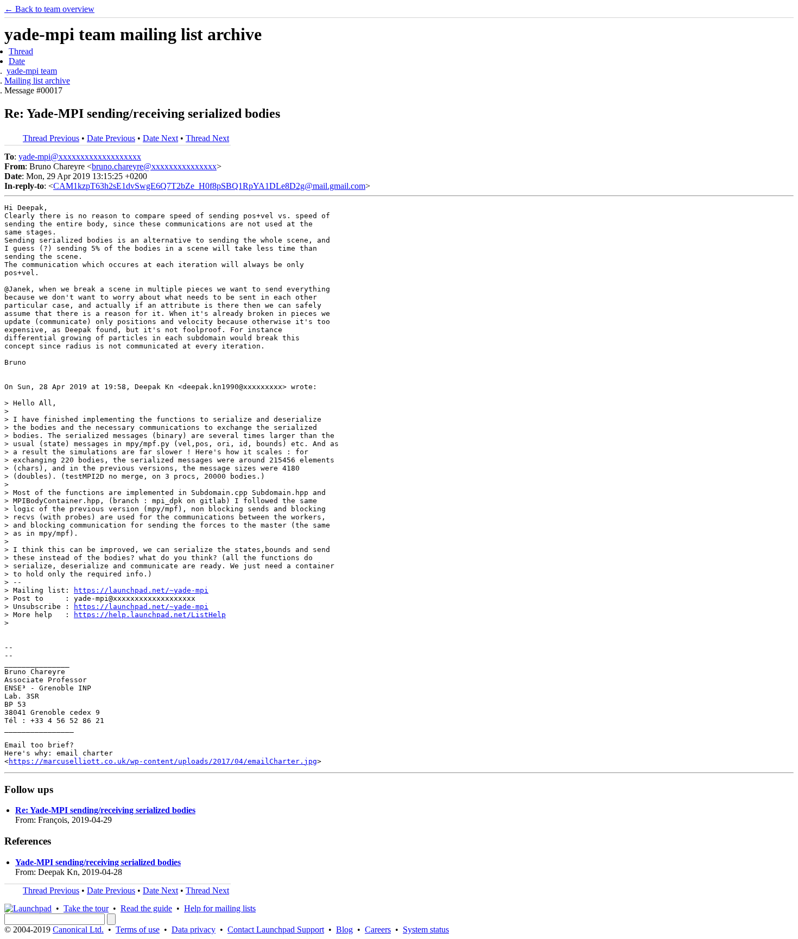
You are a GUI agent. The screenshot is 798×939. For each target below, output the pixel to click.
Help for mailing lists (220, 908)
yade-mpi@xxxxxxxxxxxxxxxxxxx (79, 156)
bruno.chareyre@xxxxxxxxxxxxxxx (154, 166)
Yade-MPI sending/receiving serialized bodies (98, 862)
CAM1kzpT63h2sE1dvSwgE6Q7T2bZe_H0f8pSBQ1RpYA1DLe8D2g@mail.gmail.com (209, 186)
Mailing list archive (37, 80)
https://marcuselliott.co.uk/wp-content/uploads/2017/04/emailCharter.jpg (163, 761)
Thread (21, 51)
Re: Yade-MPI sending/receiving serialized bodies (105, 810)
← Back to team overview (49, 9)
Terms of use (138, 929)
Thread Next (207, 138)
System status (426, 929)
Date (17, 61)
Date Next (160, 138)
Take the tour (86, 908)
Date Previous (111, 138)
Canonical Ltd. (78, 929)
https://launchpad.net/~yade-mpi (141, 590)
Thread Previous (51, 138)
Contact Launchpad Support (275, 929)
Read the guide (146, 908)
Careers (378, 929)
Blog (344, 929)
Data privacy (194, 929)
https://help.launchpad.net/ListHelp (150, 615)
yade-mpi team (32, 70)
